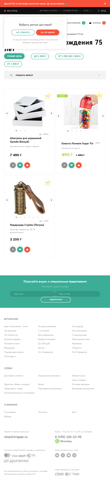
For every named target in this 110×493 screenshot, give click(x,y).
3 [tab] (26, 130)
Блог (74, 412)
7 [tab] (43, 217)
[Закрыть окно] (105, 3)
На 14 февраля (45, 352)
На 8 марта (9, 356)
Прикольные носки (81, 339)
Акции (41, 384)
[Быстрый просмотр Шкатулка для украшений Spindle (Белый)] (13, 165)
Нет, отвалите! (23, 32)
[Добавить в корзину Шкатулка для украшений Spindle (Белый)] (27, 165)
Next (51, 113)
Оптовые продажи (81, 384)
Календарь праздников (83, 388)
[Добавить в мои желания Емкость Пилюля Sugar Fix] (71, 165)
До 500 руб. (44, 343)
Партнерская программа (50, 388)
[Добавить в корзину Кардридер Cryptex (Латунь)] (27, 249)
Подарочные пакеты (14, 352)
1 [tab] (17, 130)
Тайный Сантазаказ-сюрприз (79, 377)
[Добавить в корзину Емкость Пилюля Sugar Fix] (79, 165)
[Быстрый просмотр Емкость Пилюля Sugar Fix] (64, 165)
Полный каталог (12, 343)
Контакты (42, 412)
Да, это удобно (48, 32)
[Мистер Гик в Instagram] (74, 455)
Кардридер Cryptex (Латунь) (27, 224)
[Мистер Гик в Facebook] (63, 455)
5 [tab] (86, 131)
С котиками (43, 330)
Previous (7, 113)
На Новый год (11, 334)
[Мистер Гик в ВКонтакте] (57, 455)
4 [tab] (82, 131)
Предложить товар (13, 388)
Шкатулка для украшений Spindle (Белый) (25, 139)
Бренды (7, 416)
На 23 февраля (79, 352)
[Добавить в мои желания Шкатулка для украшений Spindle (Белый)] (20, 165)
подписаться (56, 300)
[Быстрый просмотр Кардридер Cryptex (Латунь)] (13, 249)
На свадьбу (77, 326)
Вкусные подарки (12, 339)
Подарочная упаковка (49, 375)
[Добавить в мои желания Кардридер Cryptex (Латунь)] (20, 249)
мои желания (73, 23)
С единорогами (79, 334)
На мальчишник (79, 330)
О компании (10, 412)
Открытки (76, 347)
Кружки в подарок (47, 339)
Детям (41, 347)
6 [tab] (39, 217)
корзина (97, 23)
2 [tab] (73, 131)
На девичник (10, 330)
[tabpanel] (29, 111)
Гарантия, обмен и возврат (17, 384)
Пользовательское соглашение (19, 392)
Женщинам (9, 347)
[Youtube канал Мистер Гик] (68, 455)
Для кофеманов (45, 334)
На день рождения (47, 326)
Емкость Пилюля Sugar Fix (77, 143)
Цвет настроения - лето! (16, 326)
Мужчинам (77, 343)
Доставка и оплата (13, 375)
